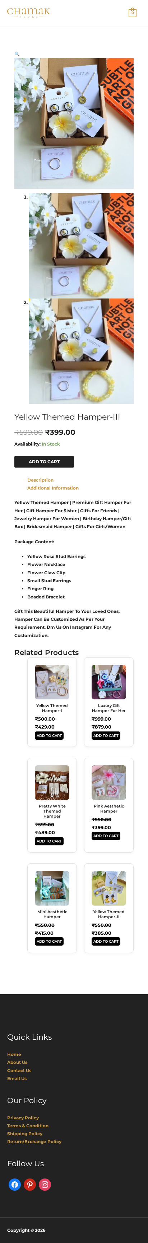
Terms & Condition (27, 1125)
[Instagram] (45, 1184)
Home (14, 1054)
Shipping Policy (24, 1133)
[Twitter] (30, 1184)
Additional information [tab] (53, 488)
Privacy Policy (23, 1117)
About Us (17, 1062)
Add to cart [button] (49, 735)
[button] (17, 54)
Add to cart (44, 461)
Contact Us (19, 1070)
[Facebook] (15, 1184)
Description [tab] (40, 480)
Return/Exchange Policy (34, 1141)
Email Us (17, 1078)
